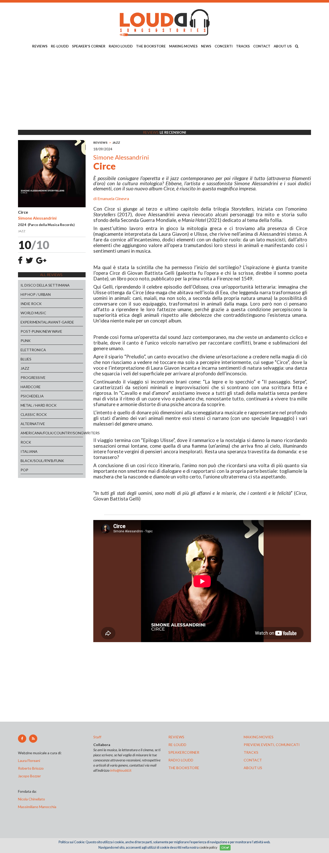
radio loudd (180, 760)
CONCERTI (224, 46)
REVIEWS (40, 46)
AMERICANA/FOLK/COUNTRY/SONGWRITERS (52, 433)
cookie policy (208, 847)
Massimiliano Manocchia (37, 807)
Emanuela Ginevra (113, 198)
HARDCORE (31, 387)
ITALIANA (29, 451)
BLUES (26, 359)
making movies (258, 737)
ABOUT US (283, 46)
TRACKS (243, 46)
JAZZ (25, 368)
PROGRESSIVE (33, 377)
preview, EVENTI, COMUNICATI (272, 744)
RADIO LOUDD (121, 46)
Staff (97, 737)
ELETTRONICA (33, 350)
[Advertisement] (164, 90)
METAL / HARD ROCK (39, 405)
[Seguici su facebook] (22, 738)
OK (223, 847)
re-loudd (177, 744)
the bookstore (183, 768)
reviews (176, 737)
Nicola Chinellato (31, 799)
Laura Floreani (30, 760)
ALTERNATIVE (33, 423)
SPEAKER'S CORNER (88, 46)
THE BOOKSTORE (151, 46)
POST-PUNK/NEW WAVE (41, 331)
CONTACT (261, 46)
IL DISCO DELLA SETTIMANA (45, 285)
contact (253, 760)
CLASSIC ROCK (34, 414)
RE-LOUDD (60, 46)
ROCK (26, 442)
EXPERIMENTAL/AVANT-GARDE (47, 322)
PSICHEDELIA (32, 396)
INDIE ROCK (31, 303)
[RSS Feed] (33, 738)
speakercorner (183, 752)
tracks (251, 752)
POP (24, 470)
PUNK (26, 340)
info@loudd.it (121, 770)
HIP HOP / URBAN (36, 294)
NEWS (206, 46)
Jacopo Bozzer (29, 776)
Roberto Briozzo (31, 768)
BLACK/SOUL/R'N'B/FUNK (42, 460)
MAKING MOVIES (183, 46)
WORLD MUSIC (33, 313)
